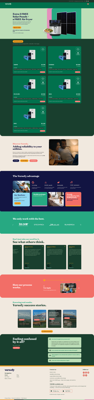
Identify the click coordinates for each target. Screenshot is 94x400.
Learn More (17, 203)
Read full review (16, 267)
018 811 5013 (70, 1)
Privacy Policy (7, 398)
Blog (18, 375)
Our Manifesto (33, 160)
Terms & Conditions (16, 398)
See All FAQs (16, 347)
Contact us (53, 369)
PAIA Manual (24, 398)
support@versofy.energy (78, 1)
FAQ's (18, 376)
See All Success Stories (47, 331)
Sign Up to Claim (17, 27)
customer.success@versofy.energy (58, 378)
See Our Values (24, 160)
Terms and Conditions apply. (18, 33)
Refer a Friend (8, 378)
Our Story (7, 376)
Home (6, 375)
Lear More (16, 160)
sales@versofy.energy (55, 374)
